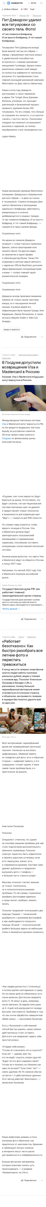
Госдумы (6, 438)
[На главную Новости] (16, 3)
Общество (37, 16)
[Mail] (8, 3)
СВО (26, 9)
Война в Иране (11, 9)
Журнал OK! (24, 16)
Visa (4, 424)
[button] (23, 398)
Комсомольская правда (28, 355)
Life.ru (21, 637)
